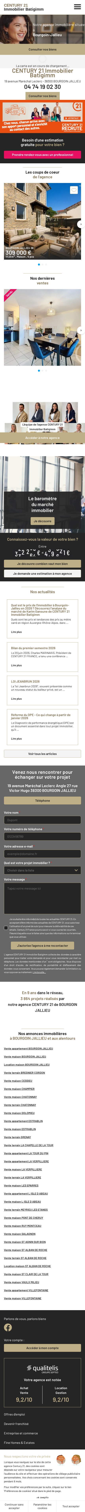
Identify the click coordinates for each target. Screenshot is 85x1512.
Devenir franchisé (16, 1424)
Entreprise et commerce (21, 1433)
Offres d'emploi (14, 1414)
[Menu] (77, 6)
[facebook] (8, 1327)
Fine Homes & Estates (19, 1442)
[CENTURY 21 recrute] (42, 116)
